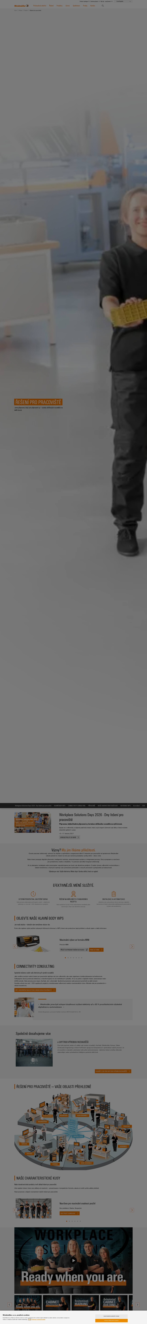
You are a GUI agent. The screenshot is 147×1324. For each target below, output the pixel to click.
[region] (73, 1317)
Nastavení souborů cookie (111, 1316)
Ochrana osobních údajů (38, 1319)
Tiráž (29, 1319)
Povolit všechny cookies (111, 1320)
